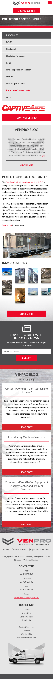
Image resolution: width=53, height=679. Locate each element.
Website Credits (31, 560)
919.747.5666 (26, 589)
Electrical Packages (16, 56)
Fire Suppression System (18, 69)
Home (26, 609)
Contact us (7, 225)
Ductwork (11, 49)
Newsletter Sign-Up (26, 637)
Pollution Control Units (18, 90)
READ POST (27, 427)
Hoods (9, 76)
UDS (8, 97)
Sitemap (17, 560)
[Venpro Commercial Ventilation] (26, 2)
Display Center (26, 616)
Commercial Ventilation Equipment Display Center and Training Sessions (26, 486)
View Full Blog (26, 164)
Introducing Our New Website (26, 437)
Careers (26, 630)
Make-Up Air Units (15, 83)
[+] (43, 155)
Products (12, 35)
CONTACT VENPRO (26, 117)
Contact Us (26, 634)
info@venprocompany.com (26, 597)
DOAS (9, 42)
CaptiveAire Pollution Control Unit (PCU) (24, 182)
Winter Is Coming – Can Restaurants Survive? (26, 390)
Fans (8, 62)
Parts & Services (26, 627)
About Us (26, 613)
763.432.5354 (26, 10)
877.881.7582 (26, 581)
